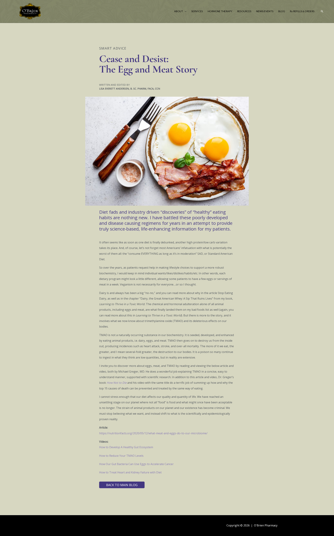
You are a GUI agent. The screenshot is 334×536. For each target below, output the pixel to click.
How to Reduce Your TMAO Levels (121, 456)
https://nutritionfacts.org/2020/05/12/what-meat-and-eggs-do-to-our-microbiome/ (153, 433)
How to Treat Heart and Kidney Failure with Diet (130, 472)
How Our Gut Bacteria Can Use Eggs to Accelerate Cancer (136, 464)
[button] (184, 11)
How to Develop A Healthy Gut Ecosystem (126, 447)
